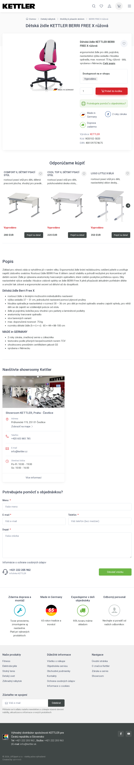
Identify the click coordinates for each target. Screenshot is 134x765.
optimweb (17, 759)
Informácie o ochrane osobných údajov (24, 562)
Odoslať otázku (115, 572)
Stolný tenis (8, 671)
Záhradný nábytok (12, 681)
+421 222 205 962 (20, 570)
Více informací (33, 477)
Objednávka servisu (57, 666)
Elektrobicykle (9, 666)
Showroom (98, 676)
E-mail (6, 515)
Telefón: (73, 515)
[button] (128, 205)
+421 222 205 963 (54, 740)
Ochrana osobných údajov (61, 681)
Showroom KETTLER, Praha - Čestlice (29, 412)
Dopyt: (6, 529)
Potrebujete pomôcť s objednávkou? (106, 103)
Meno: (6, 500)
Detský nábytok (48, 19)
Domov (32, 19)
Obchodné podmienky (58, 671)
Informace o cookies (58, 685)
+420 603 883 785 (20, 438)
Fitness (6, 661)
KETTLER (95, 134)
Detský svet (8, 676)
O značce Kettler (101, 666)
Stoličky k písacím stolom (72, 19)
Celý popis (109, 63)
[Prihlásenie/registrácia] (109, 6)
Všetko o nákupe (56, 661)
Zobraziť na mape (20, 426)
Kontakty (52, 676)
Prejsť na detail (34, 235)
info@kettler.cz (19, 451)
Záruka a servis (100, 671)
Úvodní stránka (100, 661)
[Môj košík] (119, 6)
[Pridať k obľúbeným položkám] (124, 43)
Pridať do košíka (113, 91)
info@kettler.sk (28, 744)
